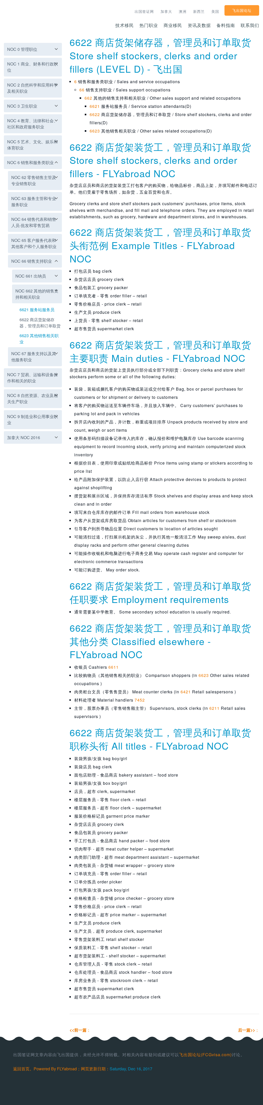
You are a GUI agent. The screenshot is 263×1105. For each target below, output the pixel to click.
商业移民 (173, 25)
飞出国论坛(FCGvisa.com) (205, 1054)
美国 (215, 11)
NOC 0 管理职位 (22, 49)
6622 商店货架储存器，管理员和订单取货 (40, 323)
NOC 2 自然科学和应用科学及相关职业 (32, 88)
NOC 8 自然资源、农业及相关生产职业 (32, 398)
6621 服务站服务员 (37, 310)
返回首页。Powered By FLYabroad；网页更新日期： (61, 1069)
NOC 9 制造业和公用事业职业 (32, 419)
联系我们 (250, 25)
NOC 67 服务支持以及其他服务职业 (33, 357)
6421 (186, 692)
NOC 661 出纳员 (30, 276)
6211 (214, 708)
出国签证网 (144, 11)
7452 (140, 700)
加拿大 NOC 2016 (23, 437)
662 (88, 98)
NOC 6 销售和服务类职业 (30, 162)
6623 (95, 131)
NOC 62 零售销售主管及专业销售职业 (33, 180)
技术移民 (124, 25)
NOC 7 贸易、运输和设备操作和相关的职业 (32, 378)
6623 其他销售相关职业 (39, 339)
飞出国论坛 (241, 10)
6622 (95, 114)
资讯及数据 (199, 25)
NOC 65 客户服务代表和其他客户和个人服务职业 (34, 243)
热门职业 (148, 25)
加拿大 (166, 11)
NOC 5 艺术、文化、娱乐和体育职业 (32, 145)
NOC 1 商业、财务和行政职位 (32, 67)
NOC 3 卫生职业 (22, 106)
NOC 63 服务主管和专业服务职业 (33, 201)
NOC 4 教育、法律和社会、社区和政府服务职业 (32, 124)
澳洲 (182, 11)
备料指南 (226, 25)
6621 (95, 106)
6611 (113, 667)
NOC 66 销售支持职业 (31, 261)
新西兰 (199, 11)
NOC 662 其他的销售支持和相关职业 (36, 294)
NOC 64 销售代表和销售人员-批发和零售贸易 (33, 222)
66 (81, 90)
